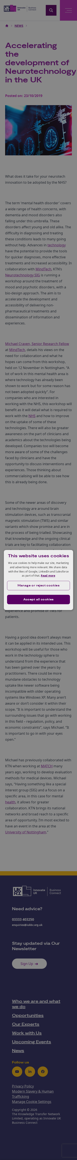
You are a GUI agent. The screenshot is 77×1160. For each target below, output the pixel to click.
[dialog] (38, 580)
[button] (38, 585)
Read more (48, 575)
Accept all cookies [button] (38, 599)
